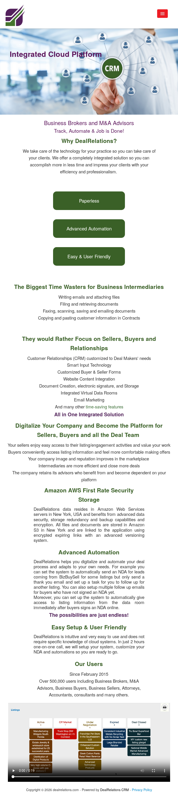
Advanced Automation (89, 228)
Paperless (89, 200)
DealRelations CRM (114, 789)
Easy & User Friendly (89, 256)
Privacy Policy (142, 789)
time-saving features (104, 407)
